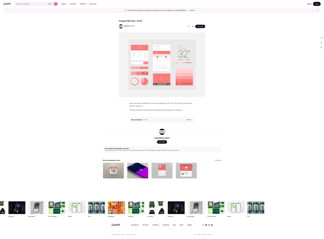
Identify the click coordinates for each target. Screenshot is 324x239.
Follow (125, 27)
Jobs (195, 234)
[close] (318, 10)
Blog (174, 225)
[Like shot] (189, 26)
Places (203, 234)
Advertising (166, 225)
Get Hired (82, 4)
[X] (203, 225)
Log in (317, 4)
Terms (123, 234)
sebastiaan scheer (129, 25)
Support (189, 225)
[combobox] (30, 4)
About (181, 225)
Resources (210, 234)
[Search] (55, 4)
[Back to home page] (7, 4)
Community (92, 4)
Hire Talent (73, 4)
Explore (64, 4)
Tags (199, 234)
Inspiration (156, 225)
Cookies (134, 234)
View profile (218, 160)
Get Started (192, 10)
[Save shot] (193, 26)
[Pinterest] (212, 225)
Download (188, 119)
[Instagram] (209, 225)
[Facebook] (206, 225)
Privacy (128, 234)
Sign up (309, 4)
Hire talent (145, 225)
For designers (135, 225)
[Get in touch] (114, 175)
